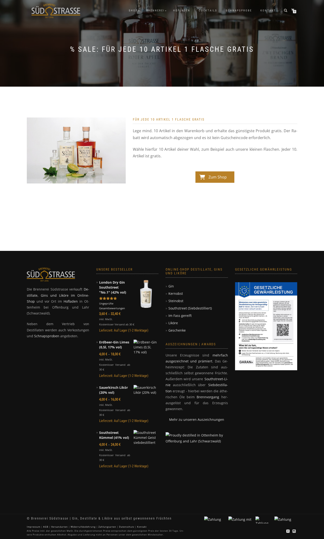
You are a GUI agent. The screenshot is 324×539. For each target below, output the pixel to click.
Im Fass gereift (180, 315)
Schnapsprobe (239, 10)
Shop (133, 10)
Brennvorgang (208, 397)
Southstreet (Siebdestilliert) (190, 308)
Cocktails (208, 10)
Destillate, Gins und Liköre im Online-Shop (58, 295)
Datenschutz (126, 526)
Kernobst (175, 293)
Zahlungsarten (107, 526)
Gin (171, 286)
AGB (45, 526)
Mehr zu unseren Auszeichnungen (196, 419)
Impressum (33, 526)
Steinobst (175, 301)
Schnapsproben (46, 336)
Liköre (173, 323)
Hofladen (181, 10)
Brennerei (155, 10)
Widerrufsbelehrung (83, 526)
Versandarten (59, 526)
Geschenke (177, 330)
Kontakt (268, 10)
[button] (10, 528)
